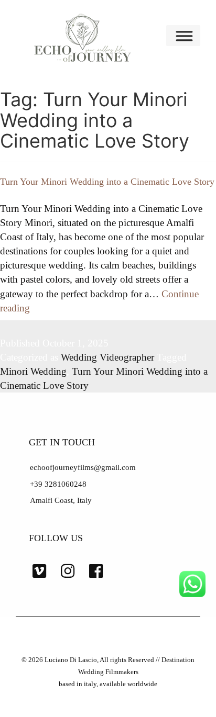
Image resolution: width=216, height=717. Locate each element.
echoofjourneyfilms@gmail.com (83, 467)
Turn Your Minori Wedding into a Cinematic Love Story (107, 181)
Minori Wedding (33, 371)
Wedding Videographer (107, 357)
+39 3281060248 (58, 484)
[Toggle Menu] (185, 35)
